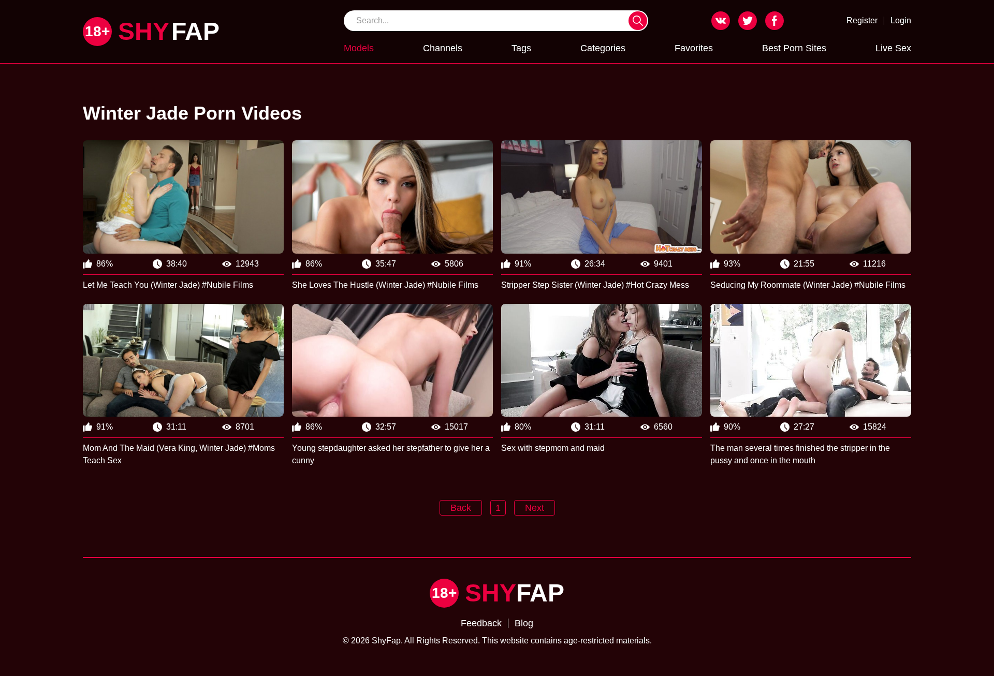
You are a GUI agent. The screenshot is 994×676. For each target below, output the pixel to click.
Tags (521, 48)
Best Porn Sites (794, 48)
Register (862, 20)
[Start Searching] (637, 20)
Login (900, 20)
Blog (524, 623)
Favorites (694, 48)
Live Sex (893, 48)
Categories (602, 48)
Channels (442, 48)
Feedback (481, 623)
